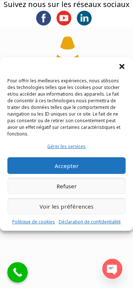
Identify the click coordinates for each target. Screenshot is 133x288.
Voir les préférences (66, 206)
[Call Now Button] (17, 272)
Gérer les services (66, 146)
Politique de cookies (33, 222)
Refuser (67, 186)
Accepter (67, 165)
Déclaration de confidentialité (90, 222)
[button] (122, 66)
